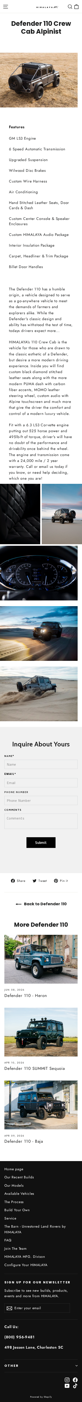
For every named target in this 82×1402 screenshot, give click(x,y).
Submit (41, 842)
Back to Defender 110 (45, 904)
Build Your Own (17, 1209)
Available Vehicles (19, 1193)
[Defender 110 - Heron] (41, 959)
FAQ (7, 1240)
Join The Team (15, 1248)
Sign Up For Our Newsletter (37, 1282)
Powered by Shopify (41, 1396)
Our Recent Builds (19, 1177)
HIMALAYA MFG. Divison (24, 1256)
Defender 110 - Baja (23, 1141)
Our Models (14, 1185)
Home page (13, 1169)
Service (10, 1218)
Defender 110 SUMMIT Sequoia (34, 1068)
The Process (14, 1201)
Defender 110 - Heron (25, 995)
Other (11, 1365)
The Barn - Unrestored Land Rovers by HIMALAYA (35, 1229)
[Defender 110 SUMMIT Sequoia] (41, 1032)
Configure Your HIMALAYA (25, 1264)
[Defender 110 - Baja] (41, 1105)
